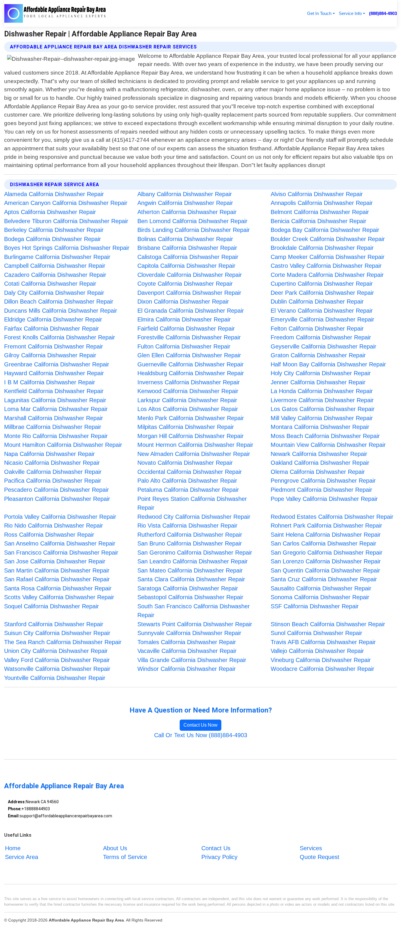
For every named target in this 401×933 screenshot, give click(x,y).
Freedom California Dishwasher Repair (321, 337)
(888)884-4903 (383, 13)
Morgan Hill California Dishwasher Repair (190, 436)
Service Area (21, 857)
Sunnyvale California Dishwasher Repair (189, 633)
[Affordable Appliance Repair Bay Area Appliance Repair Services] (55, 13)
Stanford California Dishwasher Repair (53, 624)
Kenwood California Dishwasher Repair (187, 391)
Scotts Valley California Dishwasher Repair (59, 597)
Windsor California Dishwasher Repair (186, 669)
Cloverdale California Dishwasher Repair (189, 275)
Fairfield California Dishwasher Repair (186, 328)
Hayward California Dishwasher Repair (54, 373)
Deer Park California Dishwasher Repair (322, 292)
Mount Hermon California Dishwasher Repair (195, 445)
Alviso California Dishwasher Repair (317, 194)
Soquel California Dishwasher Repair (51, 606)
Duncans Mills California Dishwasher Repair (60, 310)
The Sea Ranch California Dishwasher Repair (63, 642)
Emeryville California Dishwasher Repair (322, 319)
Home (13, 848)
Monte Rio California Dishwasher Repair (56, 436)
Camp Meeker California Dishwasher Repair (328, 257)
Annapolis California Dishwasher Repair (322, 203)
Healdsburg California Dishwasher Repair (190, 373)
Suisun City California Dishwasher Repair (57, 633)
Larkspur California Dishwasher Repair (187, 400)
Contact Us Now (200, 725)
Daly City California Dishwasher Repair (54, 292)
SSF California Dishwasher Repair (315, 606)
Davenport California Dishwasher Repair (189, 292)
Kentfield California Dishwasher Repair (54, 391)
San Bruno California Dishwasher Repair (189, 543)
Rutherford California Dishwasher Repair (189, 534)
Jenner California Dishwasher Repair (318, 382)
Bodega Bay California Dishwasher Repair (325, 230)
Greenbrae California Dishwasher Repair (56, 364)
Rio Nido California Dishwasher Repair (53, 525)
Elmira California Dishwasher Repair (184, 319)
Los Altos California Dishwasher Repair (187, 409)
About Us (115, 848)
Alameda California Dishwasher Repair (54, 194)
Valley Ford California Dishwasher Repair (57, 660)
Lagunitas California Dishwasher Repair (55, 400)
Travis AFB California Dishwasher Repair (323, 642)
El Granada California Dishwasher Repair (190, 310)
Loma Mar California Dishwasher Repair (56, 409)
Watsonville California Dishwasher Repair (57, 669)
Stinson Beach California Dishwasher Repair (328, 624)
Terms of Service (125, 857)
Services (311, 848)
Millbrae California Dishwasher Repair (52, 427)
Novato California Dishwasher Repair (185, 462)
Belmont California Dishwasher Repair (320, 212)
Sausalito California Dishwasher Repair (321, 588)
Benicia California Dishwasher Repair (318, 221)
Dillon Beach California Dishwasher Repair (58, 301)
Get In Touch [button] (319, 13)
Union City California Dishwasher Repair (56, 651)
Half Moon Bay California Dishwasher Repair (328, 364)
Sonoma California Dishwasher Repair (320, 597)
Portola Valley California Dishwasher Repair (60, 516)
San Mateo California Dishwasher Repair (190, 570)
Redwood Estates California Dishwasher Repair (332, 516)
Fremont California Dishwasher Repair (53, 346)
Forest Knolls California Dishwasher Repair (59, 337)
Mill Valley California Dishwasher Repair (322, 418)
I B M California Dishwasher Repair (49, 382)
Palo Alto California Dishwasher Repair (187, 480)
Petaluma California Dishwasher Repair (188, 489)
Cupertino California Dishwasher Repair (322, 283)
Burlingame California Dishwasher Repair (57, 257)
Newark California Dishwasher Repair (319, 454)
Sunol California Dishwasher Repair (316, 633)
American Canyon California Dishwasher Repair (65, 203)
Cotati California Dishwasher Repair (50, 283)
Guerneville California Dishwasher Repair (190, 364)
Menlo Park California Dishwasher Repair (190, 418)
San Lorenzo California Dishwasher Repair (326, 561)
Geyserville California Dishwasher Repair (323, 346)
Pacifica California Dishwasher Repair (52, 480)
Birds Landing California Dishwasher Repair (193, 230)
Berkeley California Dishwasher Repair (54, 230)
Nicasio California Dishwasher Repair (52, 462)
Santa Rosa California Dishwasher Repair (58, 588)
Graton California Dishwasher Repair (318, 355)
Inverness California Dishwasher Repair (188, 382)
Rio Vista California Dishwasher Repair (187, 525)
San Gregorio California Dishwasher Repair (327, 552)
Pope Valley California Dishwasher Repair (324, 499)
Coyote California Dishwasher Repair (185, 283)
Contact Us (215, 848)
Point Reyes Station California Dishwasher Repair (192, 503)
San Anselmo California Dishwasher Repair (59, 543)
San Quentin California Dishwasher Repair (325, 570)
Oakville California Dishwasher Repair (53, 472)
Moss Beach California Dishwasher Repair (325, 436)
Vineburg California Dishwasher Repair (321, 660)
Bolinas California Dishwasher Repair (185, 239)
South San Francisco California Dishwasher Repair (193, 611)
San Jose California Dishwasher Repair (54, 561)
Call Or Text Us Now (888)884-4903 (200, 735)
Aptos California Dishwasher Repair (50, 212)
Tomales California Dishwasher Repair (186, 642)
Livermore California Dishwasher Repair (322, 400)
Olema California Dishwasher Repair (318, 472)
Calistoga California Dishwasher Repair (187, 257)
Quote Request (319, 857)
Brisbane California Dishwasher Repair (187, 248)
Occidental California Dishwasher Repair (189, 472)
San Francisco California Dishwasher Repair (61, 552)
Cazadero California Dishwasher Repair (55, 275)
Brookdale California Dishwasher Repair (322, 248)
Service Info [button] (350, 13)
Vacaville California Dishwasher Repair (187, 651)
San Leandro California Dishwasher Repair (192, 561)
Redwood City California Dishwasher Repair (193, 516)
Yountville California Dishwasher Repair (54, 678)
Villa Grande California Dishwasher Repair (191, 660)
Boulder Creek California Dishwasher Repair (328, 239)
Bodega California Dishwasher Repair (52, 239)
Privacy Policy (219, 857)
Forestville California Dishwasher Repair (189, 337)
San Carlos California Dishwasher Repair (323, 543)
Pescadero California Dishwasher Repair (56, 489)
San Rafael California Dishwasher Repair (57, 579)
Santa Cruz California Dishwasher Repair (324, 579)
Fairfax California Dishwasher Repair (51, 328)
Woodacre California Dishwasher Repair (322, 669)
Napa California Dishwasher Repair (49, 454)
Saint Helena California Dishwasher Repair (326, 534)
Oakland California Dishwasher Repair (320, 462)
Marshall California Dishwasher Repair (53, 418)
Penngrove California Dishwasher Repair (323, 480)
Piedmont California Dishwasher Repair (321, 489)
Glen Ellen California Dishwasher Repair (189, 355)
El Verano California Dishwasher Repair (322, 310)
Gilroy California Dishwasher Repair (50, 355)
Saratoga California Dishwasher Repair (187, 588)
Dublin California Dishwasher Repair (317, 301)
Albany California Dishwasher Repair (184, 194)
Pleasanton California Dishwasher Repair (57, 499)
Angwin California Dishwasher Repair (185, 203)
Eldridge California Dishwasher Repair (53, 319)
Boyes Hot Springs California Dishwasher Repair (66, 248)
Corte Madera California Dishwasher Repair (327, 275)
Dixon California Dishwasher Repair (183, 301)
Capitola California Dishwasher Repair (186, 265)
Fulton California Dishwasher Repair (183, 346)
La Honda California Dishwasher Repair (322, 391)
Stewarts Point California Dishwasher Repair (194, 624)
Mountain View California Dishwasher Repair (328, 445)
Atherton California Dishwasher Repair (187, 212)
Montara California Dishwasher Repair (320, 427)
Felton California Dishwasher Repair (317, 328)
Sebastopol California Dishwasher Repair (190, 597)
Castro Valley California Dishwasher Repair (326, 265)
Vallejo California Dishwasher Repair (317, 651)
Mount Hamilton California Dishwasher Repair (63, 445)
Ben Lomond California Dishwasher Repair (192, 221)
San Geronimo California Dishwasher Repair (194, 552)
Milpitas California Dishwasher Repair (185, 427)
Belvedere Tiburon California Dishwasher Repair (66, 221)
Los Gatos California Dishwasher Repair (323, 409)
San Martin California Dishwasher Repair (56, 570)
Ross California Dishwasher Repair (49, 534)
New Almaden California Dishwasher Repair (193, 454)
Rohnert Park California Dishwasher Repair (326, 525)
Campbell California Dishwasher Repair (54, 265)
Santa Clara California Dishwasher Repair (191, 579)
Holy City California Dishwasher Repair (321, 373)
